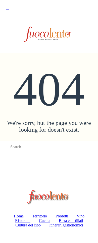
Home (19, 216)
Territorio (39, 216)
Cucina (44, 220)
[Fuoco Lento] (49, 35)
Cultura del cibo (28, 225)
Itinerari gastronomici (66, 225)
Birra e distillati (71, 220)
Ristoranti (22, 220)
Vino (80, 216)
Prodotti (62, 216)
